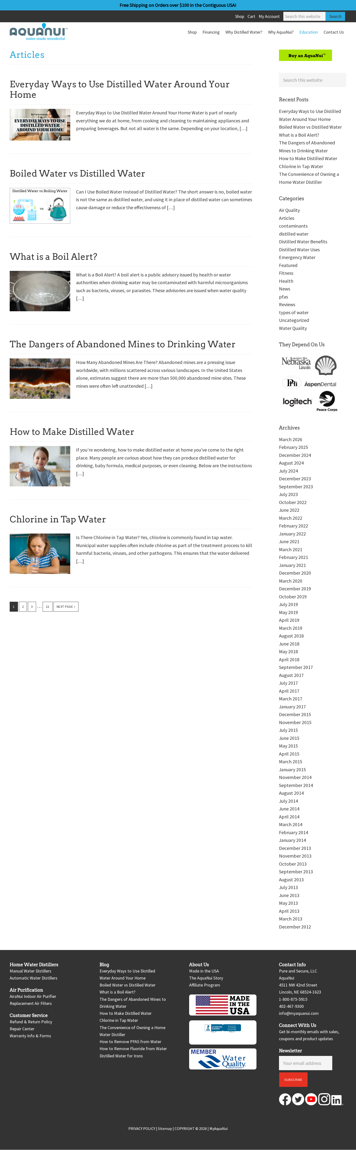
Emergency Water (297, 257)
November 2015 (295, 722)
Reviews (287, 304)
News (284, 289)
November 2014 (295, 777)
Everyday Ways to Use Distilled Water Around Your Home (120, 89)
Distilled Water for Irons (121, 1056)
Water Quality (293, 328)
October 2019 (293, 597)
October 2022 (293, 502)
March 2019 (290, 628)
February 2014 (293, 832)
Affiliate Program (204, 985)
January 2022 (292, 534)
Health (286, 281)
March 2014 (290, 824)
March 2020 (290, 581)
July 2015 (288, 730)
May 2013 (288, 903)
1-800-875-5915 (293, 999)
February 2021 (293, 557)
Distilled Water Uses (299, 249)
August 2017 (291, 675)
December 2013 (295, 848)
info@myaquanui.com (299, 1013)
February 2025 (293, 447)
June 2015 (289, 738)
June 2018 (289, 644)
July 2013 (288, 887)
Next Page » (66, 608)
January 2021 (292, 565)
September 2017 (296, 667)
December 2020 (295, 573)
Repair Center (22, 1028)
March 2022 (290, 518)
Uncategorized (294, 320)
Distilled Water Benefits (303, 241)
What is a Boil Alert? (53, 256)
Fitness (286, 273)
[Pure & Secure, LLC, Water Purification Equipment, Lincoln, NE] (223, 1032)
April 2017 (289, 691)
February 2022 (293, 526)
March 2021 (290, 549)
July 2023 (288, 494)
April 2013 (289, 911)
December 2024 (295, 455)
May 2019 (288, 612)
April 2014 (289, 817)
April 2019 (289, 620)
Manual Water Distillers (30, 971)
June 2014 (289, 809)
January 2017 (292, 707)
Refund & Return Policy (31, 1021)
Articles (286, 218)
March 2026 (290, 439)
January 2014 (292, 840)
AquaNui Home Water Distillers (46, 31)
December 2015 (295, 714)
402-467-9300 (291, 1006)
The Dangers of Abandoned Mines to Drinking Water (123, 344)
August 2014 (291, 793)
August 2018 (291, 636)
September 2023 (296, 486)
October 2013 (293, 864)
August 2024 (291, 463)
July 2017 (288, 683)
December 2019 (295, 589)
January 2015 (292, 769)
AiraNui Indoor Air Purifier (33, 996)
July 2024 (288, 471)
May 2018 (288, 651)
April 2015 (289, 754)
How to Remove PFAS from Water (130, 1041)
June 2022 (289, 510)
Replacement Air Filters (31, 1003)
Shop (239, 16)
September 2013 (296, 871)
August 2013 (291, 879)
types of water (294, 312)
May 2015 (288, 746)
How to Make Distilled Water (72, 431)
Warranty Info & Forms (30, 1036)
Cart (251, 16)
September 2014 (296, 785)
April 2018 (289, 659)
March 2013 (290, 919)
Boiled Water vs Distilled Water (77, 173)
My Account (269, 16)
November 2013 (295, 856)
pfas (283, 297)
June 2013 (289, 895)
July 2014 (288, 801)
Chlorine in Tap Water (58, 519)
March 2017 (290, 699)
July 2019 (288, 604)
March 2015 (290, 761)
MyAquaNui (218, 1128)
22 (49, 606)
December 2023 (295, 478)
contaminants (293, 226)
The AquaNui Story (206, 978)
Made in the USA (204, 971)
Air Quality (289, 210)
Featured (288, 265)
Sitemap (165, 1128)
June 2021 (289, 541)
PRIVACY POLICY (141, 1128)
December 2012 (295, 927)
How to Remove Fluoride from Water (133, 1049)
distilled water (293, 234)
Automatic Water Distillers (33, 978)
